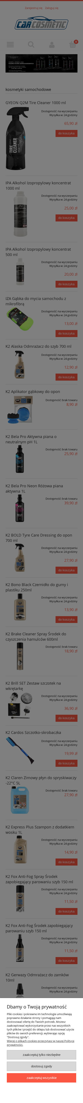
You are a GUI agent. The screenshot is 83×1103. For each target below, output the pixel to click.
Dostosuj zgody (41, 1066)
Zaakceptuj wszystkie (42, 1078)
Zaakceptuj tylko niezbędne (41, 1054)
